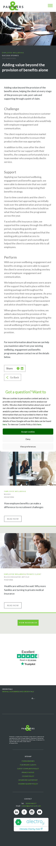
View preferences (28, 446)
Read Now (13, 519)
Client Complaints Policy (28, 769)
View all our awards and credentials (18, 692)
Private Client (33, 574)
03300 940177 (31, 803)
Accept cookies (28, 431)
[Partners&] (15, 730)
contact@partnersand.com (31, 806)
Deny (28, 439)
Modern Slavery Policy (28, 784)
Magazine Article (20, 577)
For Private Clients (28, 765)
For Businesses (28, 761)
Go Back (14, 377)
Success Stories (10, 55)
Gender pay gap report (28, 780)
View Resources (28, 623)
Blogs (7, 494)
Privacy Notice (28, 772)
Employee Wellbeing (13, 53)
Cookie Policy (28, 776)
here (5, 424)
